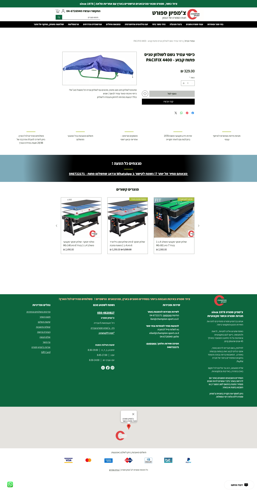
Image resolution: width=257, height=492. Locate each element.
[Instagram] (112, 368)
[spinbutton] (188, 83)
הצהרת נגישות (43, 332)
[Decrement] (192, 83)
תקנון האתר (45, 316)
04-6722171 (156, 315)
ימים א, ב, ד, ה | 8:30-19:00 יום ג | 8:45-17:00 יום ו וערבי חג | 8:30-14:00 (101, 355)
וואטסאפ (167, 315)
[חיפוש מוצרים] (59, 17)
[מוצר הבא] (56, 225)
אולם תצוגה (45, 337)
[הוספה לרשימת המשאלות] (145, 94)
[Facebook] (108, 368)
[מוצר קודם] (198, 225)
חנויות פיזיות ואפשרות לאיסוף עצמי (226, 137)
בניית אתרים (114, 469)
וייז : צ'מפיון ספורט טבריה (103, 328)
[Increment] (183, 83)
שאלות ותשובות (43, 327)
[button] (58, 11)
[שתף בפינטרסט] (187, 113)
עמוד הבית (190, 40)
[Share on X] (176, 113)
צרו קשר (46, 342)
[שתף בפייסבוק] (193, 113)
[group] (127, 225)
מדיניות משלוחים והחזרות (38, 311)
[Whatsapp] (103, 368)
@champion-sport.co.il (166, 319)
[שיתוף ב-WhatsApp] (181, 113)
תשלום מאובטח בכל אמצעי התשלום (80, 137)
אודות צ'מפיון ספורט (41, 347)
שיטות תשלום (44, 321)
